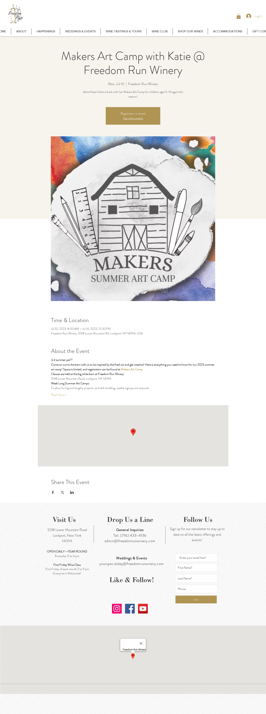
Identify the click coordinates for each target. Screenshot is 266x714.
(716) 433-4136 (133, 535)
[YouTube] (143, 609)
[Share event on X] (62, 492)
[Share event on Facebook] (53, 492)
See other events (133, 118)
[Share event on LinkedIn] (72, 492)
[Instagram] (117, 609)
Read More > (58, 395)
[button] (238, 16)
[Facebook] (130, 609)
